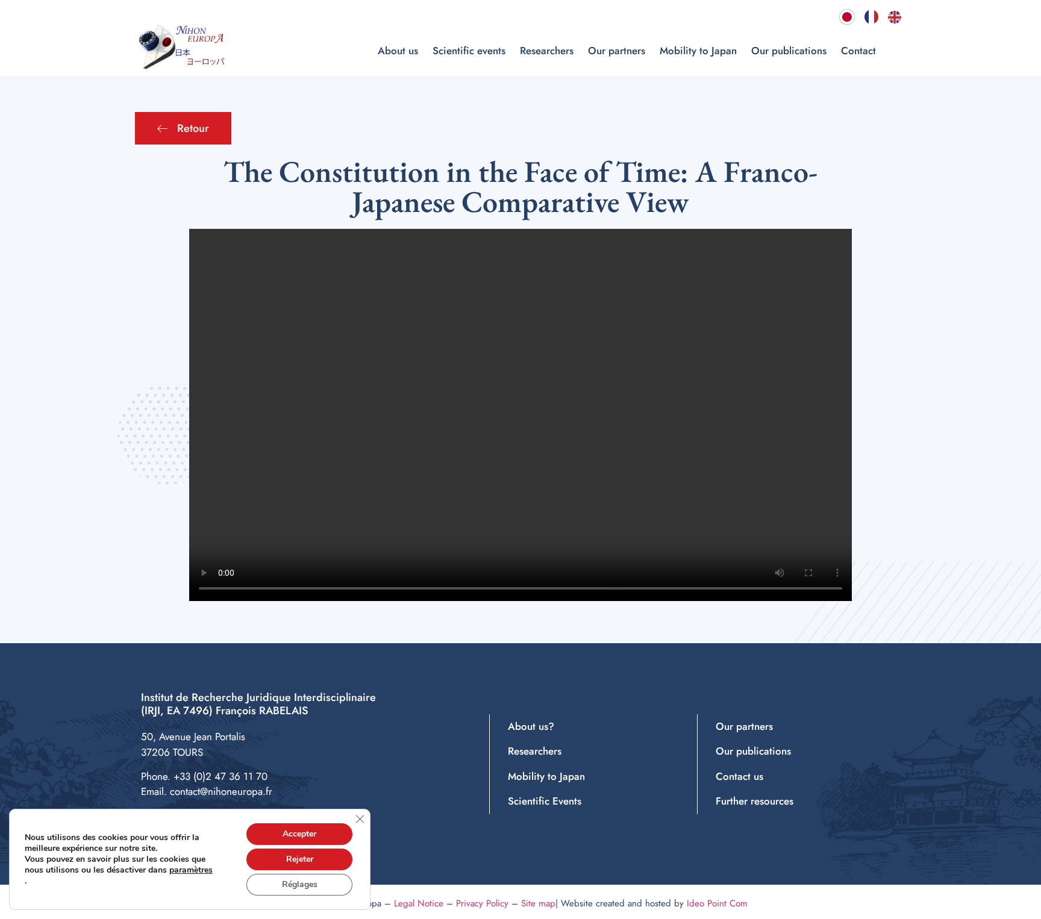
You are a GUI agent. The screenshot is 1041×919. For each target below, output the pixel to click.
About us (398, 50)
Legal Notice (418, 903)
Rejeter (299, 859)
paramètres (191, 870)
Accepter (299, 834)
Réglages (299, 884)
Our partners (616, 50)
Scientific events (469, 50)
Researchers (547, 50)
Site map (538, 903)
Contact (858, 50)
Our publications (789, 50)
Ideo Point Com (717, 903)
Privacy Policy (482, 903)
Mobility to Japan (698, 50)
